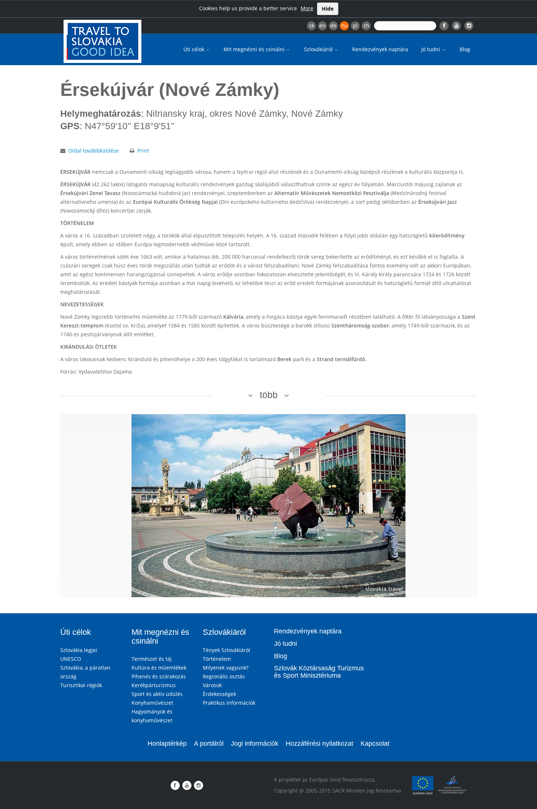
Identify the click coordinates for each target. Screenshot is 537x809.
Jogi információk (254, 743)
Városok (212, 685)
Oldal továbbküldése (93, 150)
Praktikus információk (229, 702)
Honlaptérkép (167, 743)
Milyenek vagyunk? (225, 667)
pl (355, 25)
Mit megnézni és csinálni (255, 49)
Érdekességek (219, 693)
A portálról (209, 743)
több (269, 395)
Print (143, 150)
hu (344, 25)
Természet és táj (152, 658)
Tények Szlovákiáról (226, 650)
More (307, 8)
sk (311, 25)
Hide (328, 8)
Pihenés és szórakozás (159, 676)
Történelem (217, 658)
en (322, 25)
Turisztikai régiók (81, 685)
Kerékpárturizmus (154, 685)
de (333, 25)
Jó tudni (431, 49)
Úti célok (194, 49)
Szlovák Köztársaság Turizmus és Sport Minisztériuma (319, 671)
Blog (465, 49)
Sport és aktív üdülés (157, 693)
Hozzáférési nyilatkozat (319, 743)
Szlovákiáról (319, 49)
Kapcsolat (375, 743)
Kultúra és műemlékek (159, 667)
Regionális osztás (224, 676)
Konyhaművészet (152, 702)
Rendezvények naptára (380, 49)
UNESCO (70, 658)
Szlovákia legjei (78, 650)
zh (366, 25)
